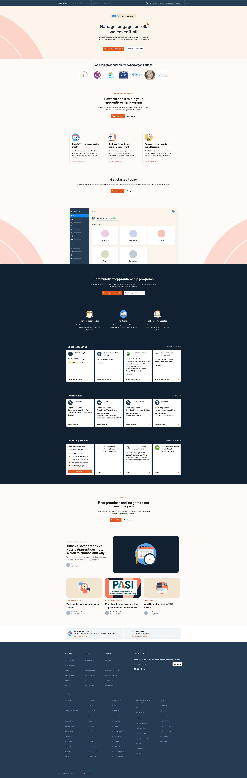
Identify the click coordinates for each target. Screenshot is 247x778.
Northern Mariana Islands (143, 701)
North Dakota (118, 757)
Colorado (69, 731)
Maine (91, 741)
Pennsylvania (142, 723)
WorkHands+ (70, 660)
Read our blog (115, 520)
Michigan (164, 401)
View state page (73, 424)
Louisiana (93, 736)
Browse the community (134, 49)
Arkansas (69, 721)
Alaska (68, 705)
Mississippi (117, 705)
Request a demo (117, 116)
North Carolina (119, 751)
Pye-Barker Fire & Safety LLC (168, 354)
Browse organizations (173, 440)
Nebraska (116, 721)
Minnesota (116, 700)
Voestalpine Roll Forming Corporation (111, 447)
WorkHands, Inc (81, 353)
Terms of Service (112, 670)
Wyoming (163, 741)
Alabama (68, 700)
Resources (89, 660)
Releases (88, 680)
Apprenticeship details (75, 379)
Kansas (92, 726)
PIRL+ (67, 670)
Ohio (138, 707)
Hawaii (91, 700)
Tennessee (140, 748)
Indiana (92, 716)
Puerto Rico (141, 728)
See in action (149, 162)
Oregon (139, 718)
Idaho (91, 705)
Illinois (92, 711)
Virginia (163, 711)
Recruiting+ (70, 665)
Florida (68, 746)
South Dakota (142, 743)
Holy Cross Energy (139, 353)
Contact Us (109, 686)
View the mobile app (115, 162)
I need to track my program (113, 49)
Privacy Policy (111, 675)
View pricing (131, 191)
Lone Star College (139, 446)
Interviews (89, 686)
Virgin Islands (166, 716)
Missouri (116, 711)
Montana (116, 716)
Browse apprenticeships (173, 346)
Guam (67, 757)
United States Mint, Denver (111, 354)
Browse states (176, 395)
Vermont (163, 705)
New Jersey (117, 736)
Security (108, 680)
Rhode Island (141, 733)
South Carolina (138, 401)
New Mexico (117, 741)
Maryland (93, 746)
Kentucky (92, 731)
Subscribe (177, 664)
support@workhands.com (140, 636)
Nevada (115, 726)
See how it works (78, 162)
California (78, 401)
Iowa (90, 721)
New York (116, 746)
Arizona (68, 716)
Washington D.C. (166, 726)
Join (107, 665)
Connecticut (70, 736)
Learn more (131, 116)
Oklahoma (140, 713)
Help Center (90, 675)
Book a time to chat (80, 636)
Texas (106, 401)
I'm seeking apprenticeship (134, 293)
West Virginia (165, 731)
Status (68, 686)
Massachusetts (95, 751)
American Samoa (71, 711)
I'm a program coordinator (112, 293)
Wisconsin (164, 736)
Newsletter (90, 670)
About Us (108, 660)
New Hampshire (118, 731)
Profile (99, 472)
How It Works (70, 675)
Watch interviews (130, 520)
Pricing (68, 680)
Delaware (69, 741)
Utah (162, 700)
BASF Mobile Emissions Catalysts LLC (170, 447)
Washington (165, 721)
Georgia (68, 751)
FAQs (87, 665)
